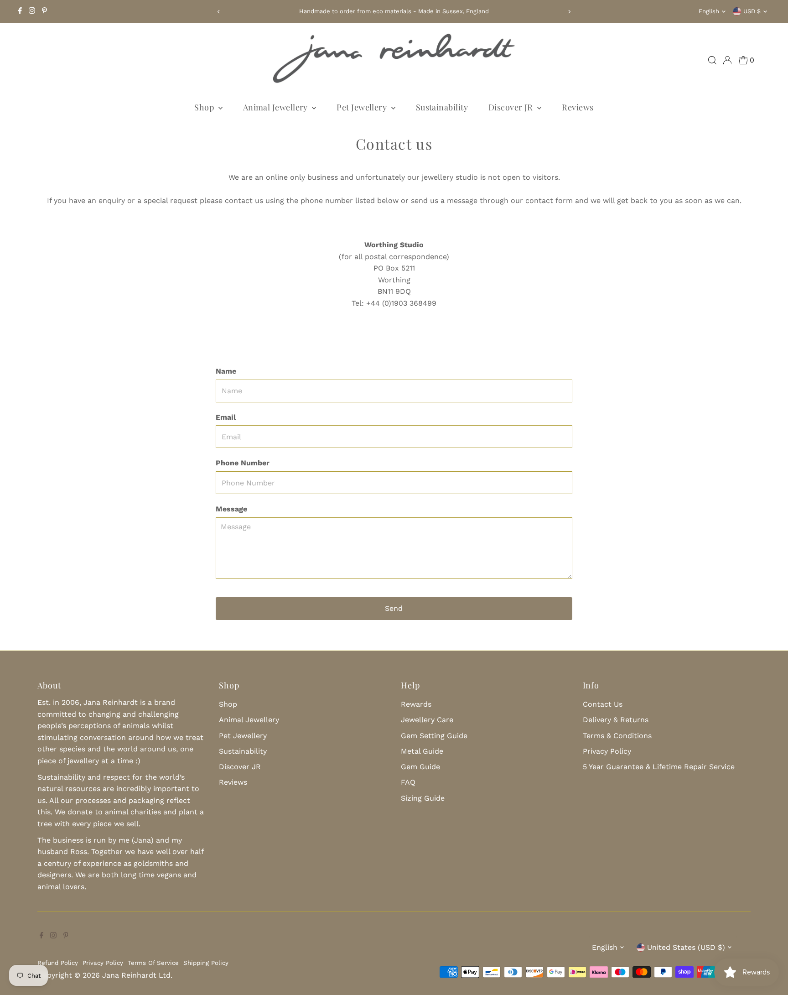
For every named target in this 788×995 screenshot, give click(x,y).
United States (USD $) (686, 947)
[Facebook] (20, 11)
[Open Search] (712, 60)
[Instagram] (31, 11)
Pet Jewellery (363, 107)
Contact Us (602, 704)
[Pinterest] (44, 11)
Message (231, 509)
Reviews (577, 107)
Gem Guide (420, 766)
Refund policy (57, 962)
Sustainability (442, 107)
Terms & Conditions (617, 735)
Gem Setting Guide (434, 735)
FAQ (408, 782)
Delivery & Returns (615, 719)
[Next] (569, 11)
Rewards (416, 704)
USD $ (752, 11)
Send (394, 608)
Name (226, 371)
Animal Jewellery (276, 107)
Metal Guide (422, 751)
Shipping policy (205, 962)
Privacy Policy (607, 751)
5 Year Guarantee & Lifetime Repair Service (659, 766)
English (709, 11)
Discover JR (511, 107)
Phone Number (243, 462)
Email (226, 417)
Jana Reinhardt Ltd (136, 975)
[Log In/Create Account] (727, 60)
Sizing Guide (423, 798)
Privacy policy (103, 962)
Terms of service (153, 962)
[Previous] (218, 11)
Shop (205, 107)
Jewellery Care (427, 719)
